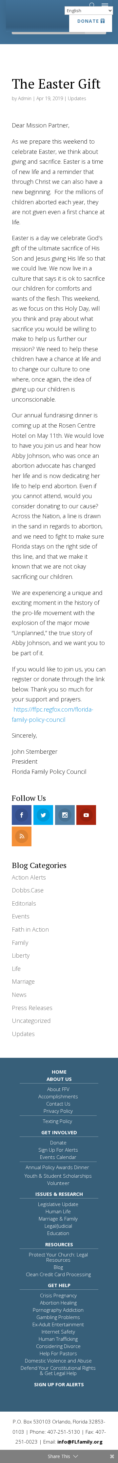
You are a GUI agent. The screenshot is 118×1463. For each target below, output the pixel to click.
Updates (77, 98)
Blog (58, 1267)
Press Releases (32, 1008)
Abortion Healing (58, 1302)
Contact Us (58, 1103)
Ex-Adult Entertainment (58, 1324)
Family (20, 942)
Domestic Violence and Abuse (58, 1360)
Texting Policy (57, 1121)
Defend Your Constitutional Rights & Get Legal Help (58, 1370)
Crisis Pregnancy (58, 1295)
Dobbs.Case (28, 890)
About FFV (58, 1089)
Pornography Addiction (58, 1310)
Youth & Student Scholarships (58, 1175)
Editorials (24, 903)
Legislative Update (58, 1204)
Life (16, 968)
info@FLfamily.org (80, 1441)
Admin (24, 98)
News (19, 995)
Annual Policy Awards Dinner (57, 1167)
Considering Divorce (58, 1346)
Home (59, 1071)
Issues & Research (59, 1194)
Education (58, 1233)
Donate (88, 21)
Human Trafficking (58, 1339)
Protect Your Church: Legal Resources (58, 1257)
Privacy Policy (58, 1111)
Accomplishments (58, 1096)
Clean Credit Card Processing (58, 1274)
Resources (59, 1244)
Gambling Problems (58, 1317)
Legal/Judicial (58, 1226)
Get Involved (59, 1132)
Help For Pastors (58, 1353)
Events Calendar (58, 1157)
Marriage (23, 981)
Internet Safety (58, 1331)
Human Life (58, 1211)
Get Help (59, 1285)
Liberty (21, 955)
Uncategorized (31, 1021)
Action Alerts (29, 877)
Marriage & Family (58, 1218)
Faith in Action (30, 929)
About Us (59, 1079)
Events (21, 916)
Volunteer (58, 1183)
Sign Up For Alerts (58, 1149)
